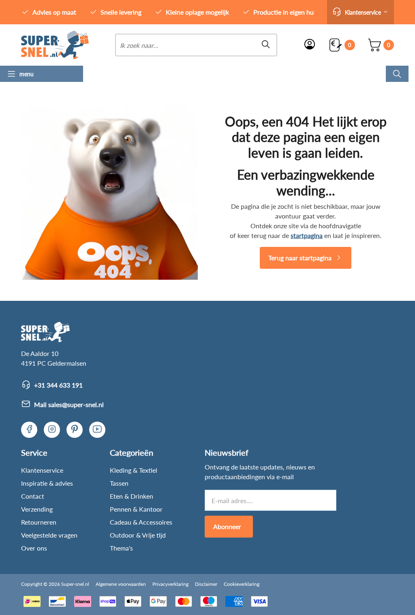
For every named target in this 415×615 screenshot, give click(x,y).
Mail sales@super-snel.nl (69, 404)
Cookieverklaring (241, 584)
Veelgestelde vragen (49, 535)
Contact (32, 496)
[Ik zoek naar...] (397, 74)
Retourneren (38, 522)
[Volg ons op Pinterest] (74, 430)
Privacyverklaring (170, 584)
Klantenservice (42, 470)
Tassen (119, 483)
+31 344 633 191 (58, 385)
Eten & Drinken (131, 496)
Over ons (34, 548)
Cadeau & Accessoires (141, 522)
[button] (360, 12)
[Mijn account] (309, 45)
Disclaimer (206, 584)
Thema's (121, 548)
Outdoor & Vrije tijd (138, 535)
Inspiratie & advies (47, 483)
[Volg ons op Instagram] (52, 430)
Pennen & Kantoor (136, 509)
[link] (55, 45)
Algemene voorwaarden (121, 584)
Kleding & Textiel (133, 470)
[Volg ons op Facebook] (29, 430)
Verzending (37, 509)
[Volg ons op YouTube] (97, 430)
